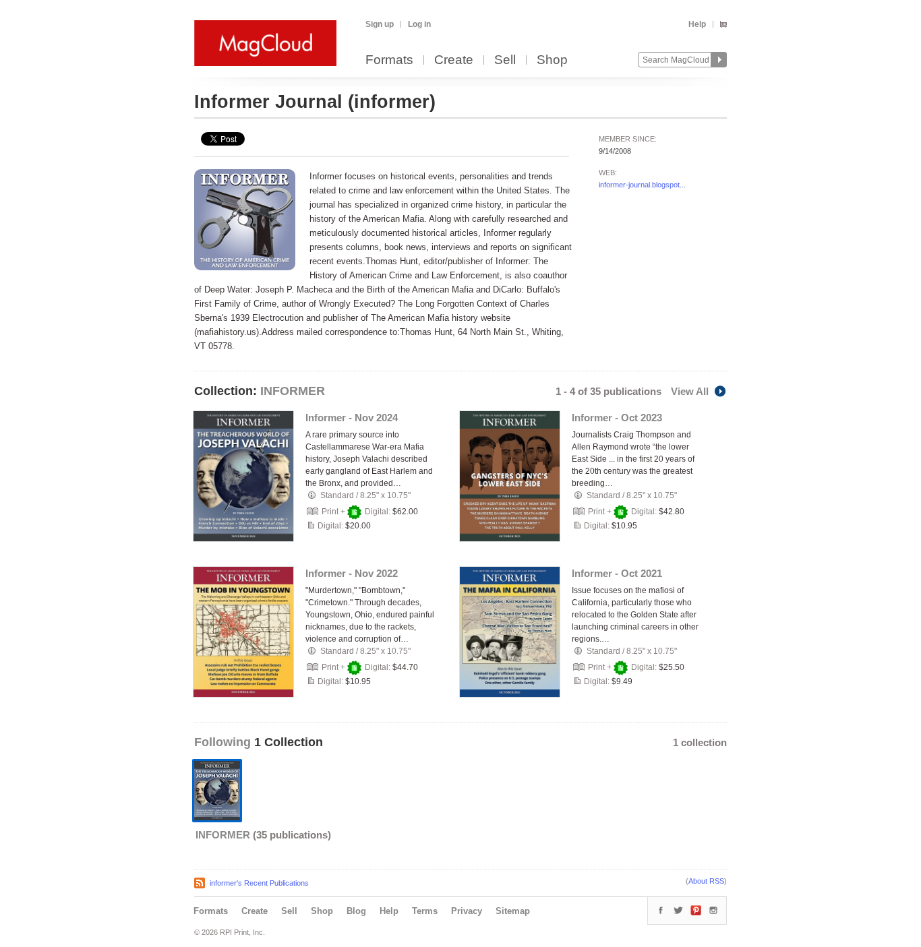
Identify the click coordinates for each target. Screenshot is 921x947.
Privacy (466, 911)
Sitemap (513, 911)
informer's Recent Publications (259, 883)
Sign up (379, 24)
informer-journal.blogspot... (642, 185)
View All (690, 391)
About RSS (706, 881)
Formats (389, 60)
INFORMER (292, 391)
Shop (552, 60)
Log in (419, 24)
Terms (425, 911)
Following (224, 742)
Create (453, 60)
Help (697, 24)
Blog (356, 911)
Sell (505, 60)
